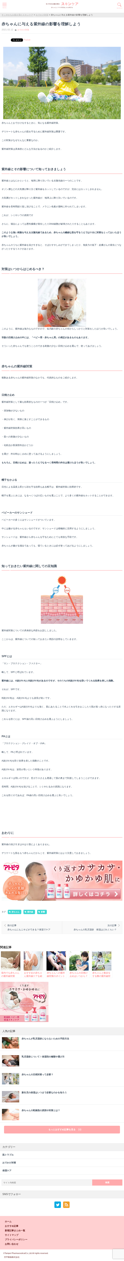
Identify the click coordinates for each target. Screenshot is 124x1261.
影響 (43, 912)
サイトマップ (11, 1235)
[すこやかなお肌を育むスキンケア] (62, 3)
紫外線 (30, 912)
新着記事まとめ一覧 (15, 1230)
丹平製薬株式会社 (12, 1257)
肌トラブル (8, 1155)
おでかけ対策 (23, 30)
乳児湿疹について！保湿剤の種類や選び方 (43, 1056)
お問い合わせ (11, 1244)
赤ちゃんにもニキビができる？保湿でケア (28, 927)
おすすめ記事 (11, 1226)
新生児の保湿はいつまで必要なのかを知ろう (44, 1092)
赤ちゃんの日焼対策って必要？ (37, 1074)
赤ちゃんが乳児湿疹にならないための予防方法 (45, 1038)
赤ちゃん (15, 912)
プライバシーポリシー (16, 1239)
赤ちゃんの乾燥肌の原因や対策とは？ (41, 1110)
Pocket (27, 40)
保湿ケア (6, 1170)
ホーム (8, 1221)
